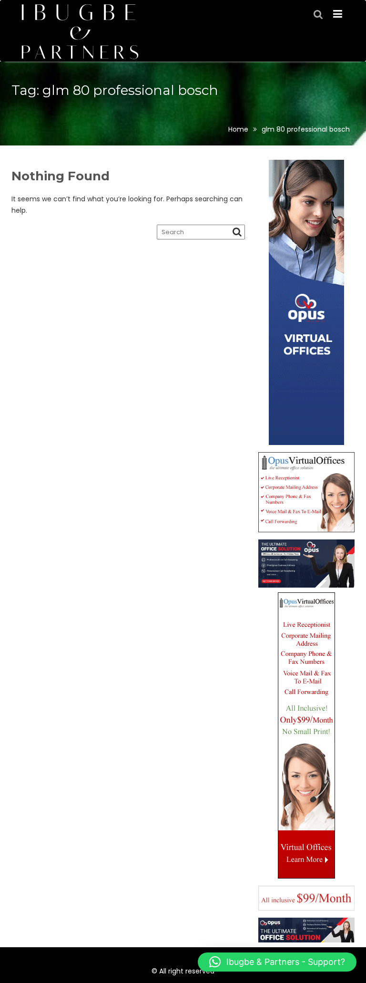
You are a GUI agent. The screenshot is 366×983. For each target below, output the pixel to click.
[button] (277, 962)
